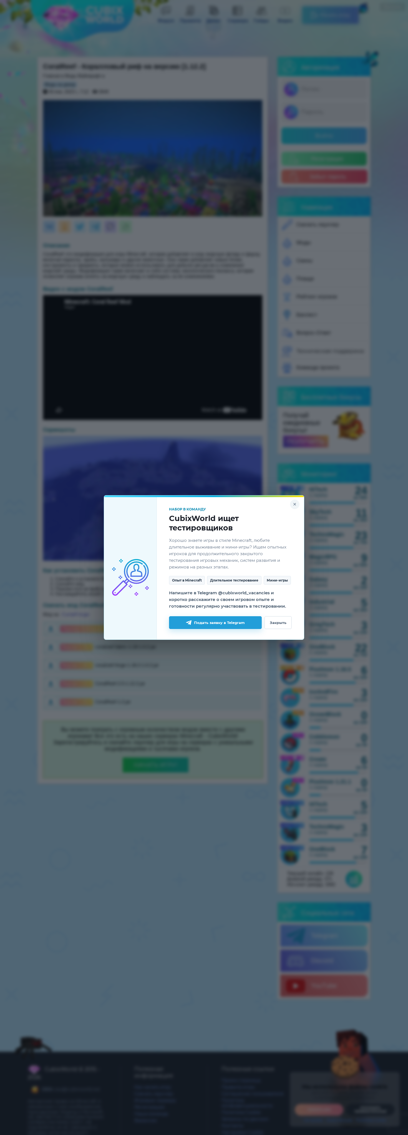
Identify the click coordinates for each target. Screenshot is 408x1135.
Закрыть (278, 622)
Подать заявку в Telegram (219, 622)
